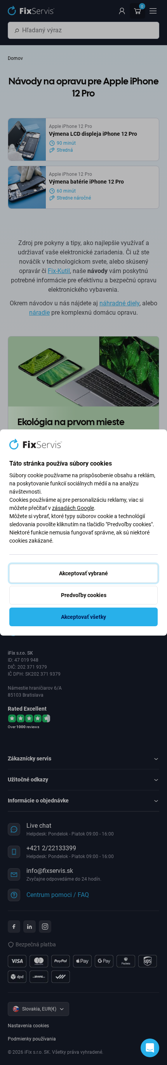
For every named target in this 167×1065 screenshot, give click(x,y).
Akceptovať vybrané (83, 573)
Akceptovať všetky (83, 617)
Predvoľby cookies (83, 595)
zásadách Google (73, 508)
